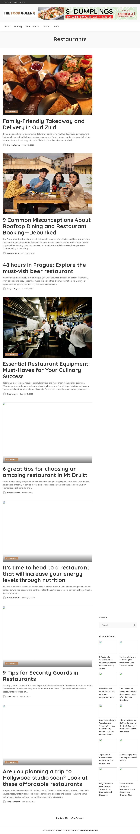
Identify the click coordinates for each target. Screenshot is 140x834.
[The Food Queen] (19, 13)
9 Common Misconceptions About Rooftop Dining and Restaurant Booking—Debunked (47, 226)
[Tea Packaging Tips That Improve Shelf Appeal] (128, 745)
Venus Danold (13, 598)
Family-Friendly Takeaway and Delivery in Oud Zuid (44, 124)
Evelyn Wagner (13, 145)
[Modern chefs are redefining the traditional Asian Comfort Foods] (128, 647)
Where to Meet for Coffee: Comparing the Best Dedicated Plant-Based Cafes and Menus (128, 726)
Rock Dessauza (13, 493)
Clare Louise (12, 394)
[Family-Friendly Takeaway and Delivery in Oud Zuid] (47, 85)
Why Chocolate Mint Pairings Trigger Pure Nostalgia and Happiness (106, 789)
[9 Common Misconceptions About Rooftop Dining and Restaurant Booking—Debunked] (47, 183)
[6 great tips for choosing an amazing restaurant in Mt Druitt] (47, 432)
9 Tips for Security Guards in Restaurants (40, 675)
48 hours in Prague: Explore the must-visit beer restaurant (44, 267)
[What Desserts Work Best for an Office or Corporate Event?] (108, 679)
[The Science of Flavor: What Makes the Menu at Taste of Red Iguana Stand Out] (128, 679)
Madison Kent (13, 253)
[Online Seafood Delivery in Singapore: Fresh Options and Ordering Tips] (128, 774)
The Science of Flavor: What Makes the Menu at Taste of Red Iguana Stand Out (128, 694)
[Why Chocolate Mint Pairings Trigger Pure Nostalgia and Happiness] (108, 774)
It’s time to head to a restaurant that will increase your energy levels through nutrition (46, 573)
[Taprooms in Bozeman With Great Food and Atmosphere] (108, 745)
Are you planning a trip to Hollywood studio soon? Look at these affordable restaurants (45, 777)
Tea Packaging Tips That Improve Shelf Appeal (128, 757)
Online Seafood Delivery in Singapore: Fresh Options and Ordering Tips (127, 789)
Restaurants (11, 112)
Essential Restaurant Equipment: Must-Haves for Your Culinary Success (46, 370)
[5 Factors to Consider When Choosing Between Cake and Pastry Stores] (108, 647)
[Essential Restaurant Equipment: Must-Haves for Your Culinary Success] (47, 327)
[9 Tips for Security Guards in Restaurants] (47, 636)
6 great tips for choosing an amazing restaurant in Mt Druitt (45, 471)
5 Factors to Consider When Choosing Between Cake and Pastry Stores (107, 662)
